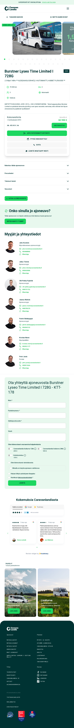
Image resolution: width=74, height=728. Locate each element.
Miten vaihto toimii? (15, 221)
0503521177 (26, 346)
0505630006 (26, 270)
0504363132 (26, 327)
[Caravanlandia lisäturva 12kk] (35, 449)
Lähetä (22, 483)
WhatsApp (25, 254)
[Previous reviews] (8, 533)
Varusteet (8, 189)
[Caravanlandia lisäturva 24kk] (65, 449)
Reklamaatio (11, 702)
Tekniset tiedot (10, 181)
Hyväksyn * (22, 477)
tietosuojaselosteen (25, 477)
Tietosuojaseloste (13, 697)
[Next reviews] (66, 533)
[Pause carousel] (37, 547)
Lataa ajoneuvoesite (17, 198)
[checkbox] (9, 463)
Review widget (31, 554)
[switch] (10, 449)
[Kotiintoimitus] (25, 455)
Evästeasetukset (13, 707)
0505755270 (26, 308)
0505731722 (26, 289)
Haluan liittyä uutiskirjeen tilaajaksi (23, 474)
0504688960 (26, 251)
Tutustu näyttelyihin (49, 2)
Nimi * (10, 400)
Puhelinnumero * (14, 411)
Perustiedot (9, 173)
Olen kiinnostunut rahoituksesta (22, 463)
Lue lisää (14, 611)
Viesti (10, 431)
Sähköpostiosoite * (15, 421)
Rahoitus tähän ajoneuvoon (14, 165)
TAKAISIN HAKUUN (16, 17)
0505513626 (26, 365)
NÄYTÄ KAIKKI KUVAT (60, 17)
